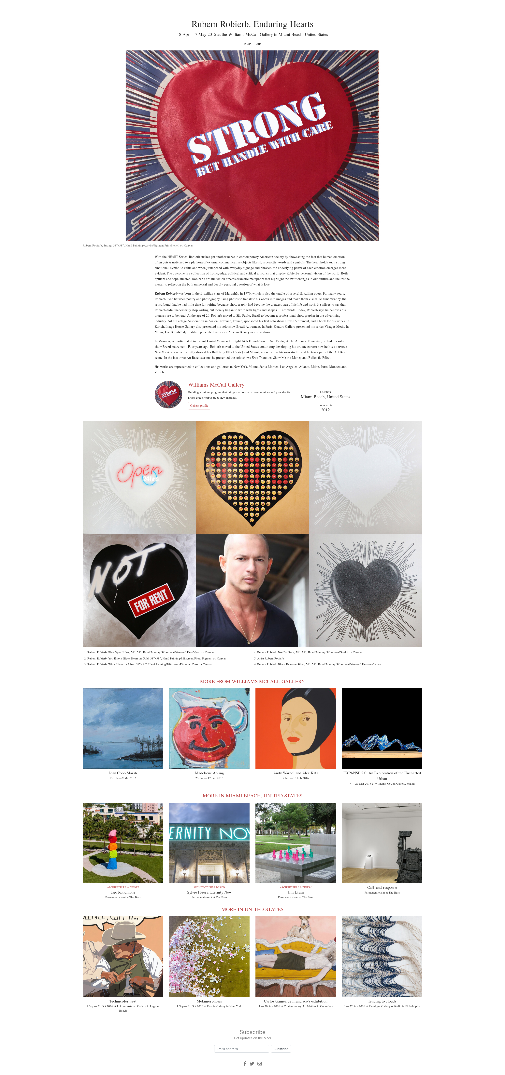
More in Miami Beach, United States (252, 795)
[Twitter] (252, 1064)
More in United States (252, 909)
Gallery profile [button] (199, 405)
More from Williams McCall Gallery (252, 681)
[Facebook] (245, 1064)
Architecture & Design (123, 887)
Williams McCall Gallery (216, 384)
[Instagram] (259, 1064)
